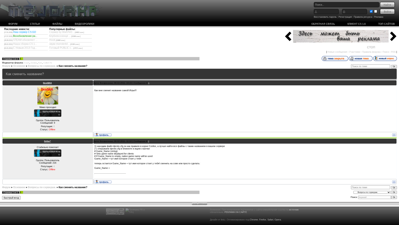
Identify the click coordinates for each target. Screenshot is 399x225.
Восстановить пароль (325, 17)
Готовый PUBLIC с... (61, 47)
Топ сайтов (386, 23)
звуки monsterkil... (59, 43)
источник (294, 209)
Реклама (378, 17)
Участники (354, 52)
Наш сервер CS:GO (24, 32)
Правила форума (371, 52)
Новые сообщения (337, 52)
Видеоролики (84, 23)
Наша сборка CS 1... (25, 43)
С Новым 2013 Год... (25, 47)
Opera (278, 219)
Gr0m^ (47, 141)
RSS (393, 52)
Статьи (35, 23)
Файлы (57, 23)
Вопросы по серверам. (42, 66)
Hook (52, 40)
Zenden (34, 63)
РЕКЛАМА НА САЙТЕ (235, 212)
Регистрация (345, 17)
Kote (40, 63)
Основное (19, 66)
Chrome (254, 219)
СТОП (371, 47)
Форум (12, 23)
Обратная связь (323, 23)
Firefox (262, 219)
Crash (26, 63)
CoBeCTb (47, 63)
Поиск (386, 52)
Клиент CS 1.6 (356, 23)
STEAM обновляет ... (25, 40)
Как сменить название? (73, 66)
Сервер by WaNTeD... (61, 32)
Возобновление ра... (25, 36)
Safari (270, 219)
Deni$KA (47, 83)
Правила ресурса (363, 17)
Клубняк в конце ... (60, 36)
